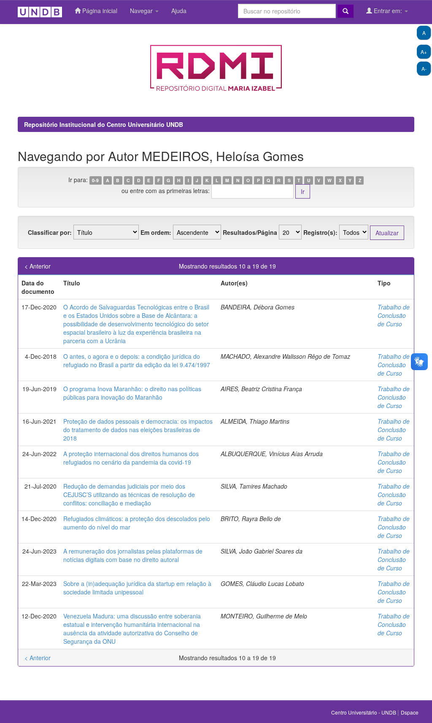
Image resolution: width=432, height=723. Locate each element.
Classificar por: (50, 232)
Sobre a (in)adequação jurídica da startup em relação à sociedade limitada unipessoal (137, 587)
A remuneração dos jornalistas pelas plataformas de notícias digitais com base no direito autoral (132, 555)
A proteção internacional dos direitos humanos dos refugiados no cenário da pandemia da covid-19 (131, 457)
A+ (424, 51)
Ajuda (178, 10)
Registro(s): (320, 232)
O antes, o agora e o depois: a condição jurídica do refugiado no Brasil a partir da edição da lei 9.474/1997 (136, 360)
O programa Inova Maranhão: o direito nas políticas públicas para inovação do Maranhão (132, 392)
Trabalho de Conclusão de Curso (394, 315)
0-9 (95, 180)
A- (424, 68)
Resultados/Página (250, 232)
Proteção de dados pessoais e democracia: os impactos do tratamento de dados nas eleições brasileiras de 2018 (138, 429)
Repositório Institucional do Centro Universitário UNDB (103, 124)
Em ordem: (155, 232)
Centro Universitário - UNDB (364, 712)
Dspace (409, 712)
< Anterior (37, 266)
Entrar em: (388, 10)
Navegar (142, 10)
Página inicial (99, 10)
